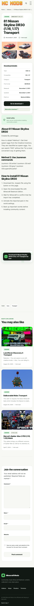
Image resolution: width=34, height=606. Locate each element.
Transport (14, 306)
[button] (17, 256)
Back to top (5, 603)
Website (6, 534)
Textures (23, 588)
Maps (9, 588)
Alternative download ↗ (11, 109)
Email (6, 523)
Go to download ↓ (17, 104)
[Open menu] (31, 3)
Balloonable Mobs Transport (15, 396)
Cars (8, 306)
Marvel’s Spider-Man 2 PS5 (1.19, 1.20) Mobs (16, 437)
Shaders (16, 588)
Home (3, 9)
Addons (9, 9)
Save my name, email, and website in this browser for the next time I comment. (18, 546)
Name (6, 513)
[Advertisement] (17, 229)
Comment (7, 484)
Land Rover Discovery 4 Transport (13, 354)
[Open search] (26, 3)
